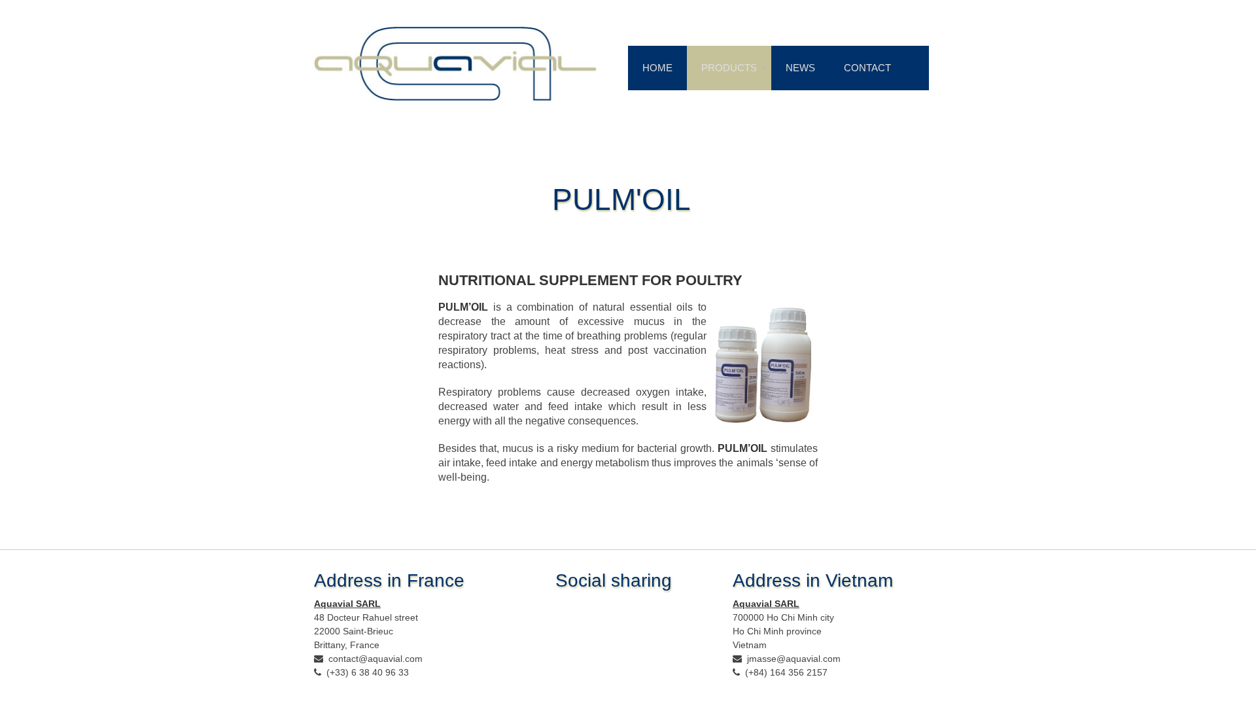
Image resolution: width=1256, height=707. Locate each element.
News (800, 67)
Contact (867, 67)
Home (657, 67)
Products (729, 67)
